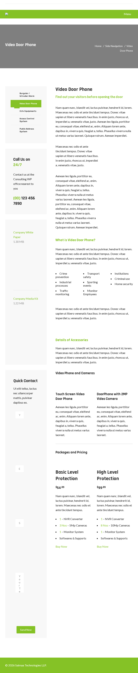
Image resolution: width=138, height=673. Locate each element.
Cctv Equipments (28, 111)
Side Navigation (114, 45)
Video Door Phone (28, 103)
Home (98, 45)
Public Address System (27, 130)
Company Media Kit (25, 301)
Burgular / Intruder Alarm (27, 94)
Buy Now (61, 546)
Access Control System (27, 120)
